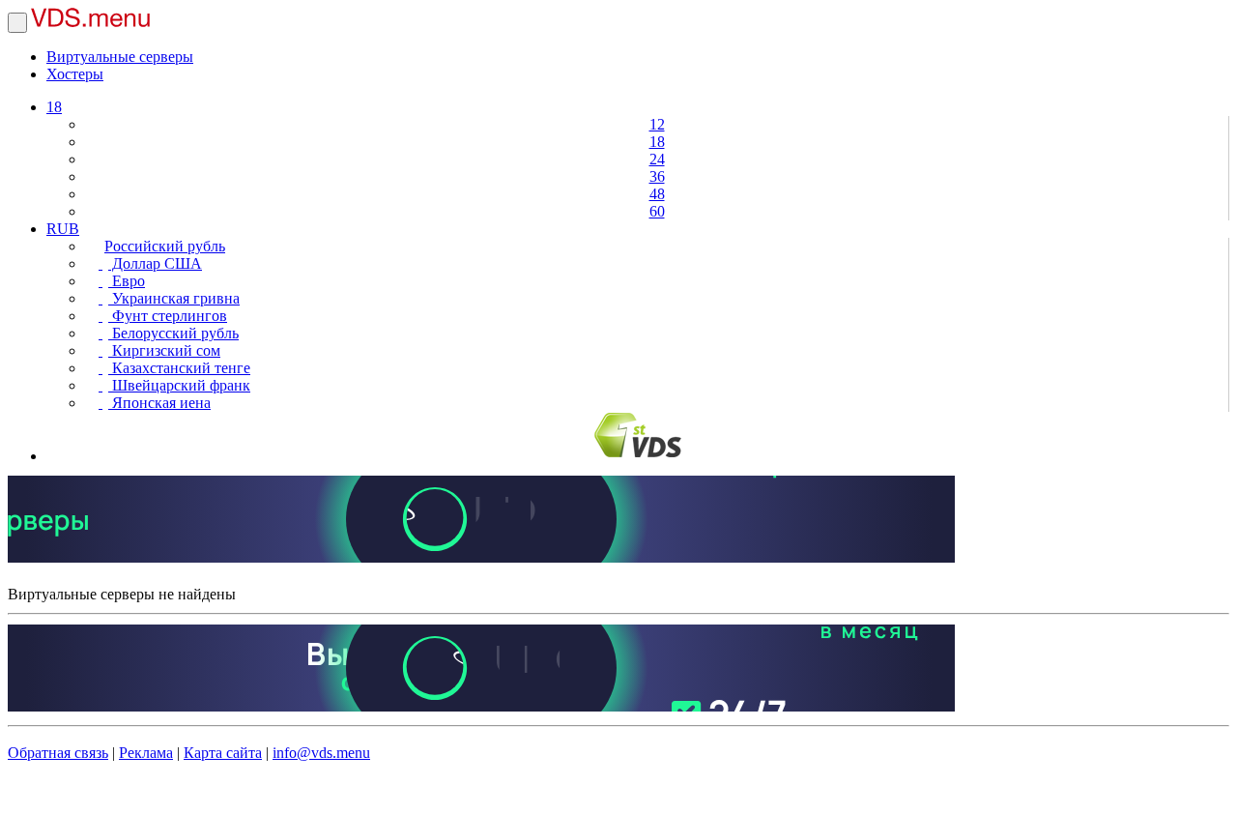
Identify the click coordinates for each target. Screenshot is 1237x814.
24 (657, 159)
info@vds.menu (321, 752)
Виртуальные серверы (119, 56)
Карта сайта (223, 752)
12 (657, 124)
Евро (126, 281)
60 (657, 211)
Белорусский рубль (173, 333)
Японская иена (159, 402)
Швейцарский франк (179, 385)
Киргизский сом (164, 350)
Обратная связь (58, 752)
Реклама (146, 752)
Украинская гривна (174, 298)
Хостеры (74, 74)
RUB (62, 228)
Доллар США (155, 263)
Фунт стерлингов (167, 315)
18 (54, 107)
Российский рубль (164, 246)
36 (657, 176)
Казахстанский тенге (179, 368)
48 (657, 194)
